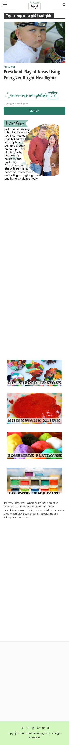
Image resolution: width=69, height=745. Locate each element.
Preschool (9, 67)
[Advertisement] (31, 332)
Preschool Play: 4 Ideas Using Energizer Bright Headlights (32, 75)
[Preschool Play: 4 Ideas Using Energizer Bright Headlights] (34, 42)
